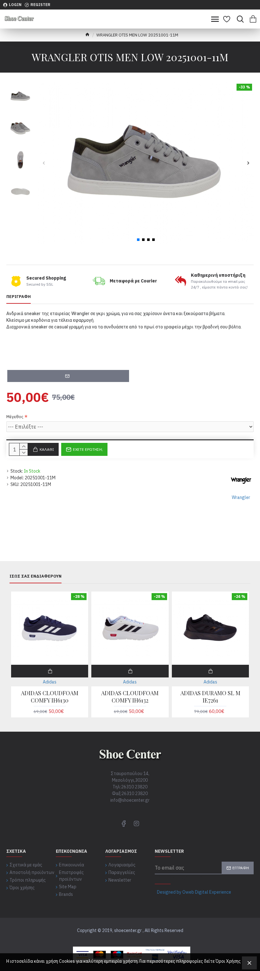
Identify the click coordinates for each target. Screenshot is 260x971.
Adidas (49, 682)
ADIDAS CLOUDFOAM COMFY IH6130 (49, 696)
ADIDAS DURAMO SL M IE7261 (210, 696)
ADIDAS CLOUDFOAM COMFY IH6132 (130, 696)
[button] (43, 163)
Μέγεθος (14, 416)
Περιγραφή (18, 296)
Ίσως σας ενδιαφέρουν (36, 576)
